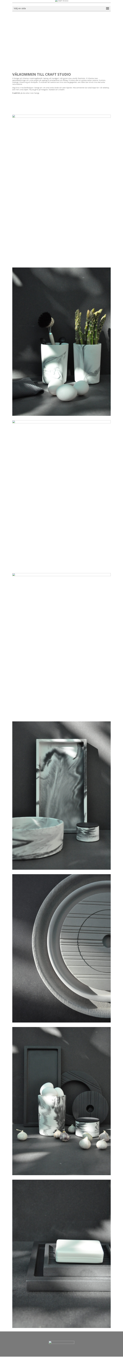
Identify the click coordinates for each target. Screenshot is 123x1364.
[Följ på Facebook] (96, 98)
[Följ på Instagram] (102, 98)
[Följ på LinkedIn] (108, 98)
